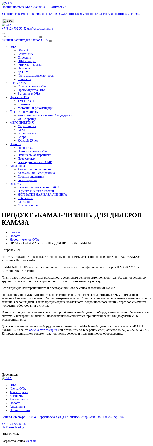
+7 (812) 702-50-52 (14, 28)
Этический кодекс (30, 64)
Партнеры (24, 68)
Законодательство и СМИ (35, 162)
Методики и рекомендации (36, 108)
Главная (15, 232)
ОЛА (13, 46)
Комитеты (24, 104)
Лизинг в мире (28, 205)
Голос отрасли (27, 180)
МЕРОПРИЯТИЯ (22, 122)
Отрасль (15, 183)
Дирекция (24, 57)
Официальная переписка (34, 155)
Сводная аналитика (31, 176)
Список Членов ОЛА (32, 86)
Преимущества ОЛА (31, 90)
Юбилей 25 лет (28, 140)
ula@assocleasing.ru (40, 28)
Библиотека (25, 198)
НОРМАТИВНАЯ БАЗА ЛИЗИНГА (42, 194)
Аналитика (17, 165)
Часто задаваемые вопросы (36, 75)
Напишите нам (20, 410)
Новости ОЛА (27, 147)
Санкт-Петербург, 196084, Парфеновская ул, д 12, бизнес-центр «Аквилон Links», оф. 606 (63, 417)
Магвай (31, 441)
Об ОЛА (23, 50)
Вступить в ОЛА (29, 93)
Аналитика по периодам (34, 169)
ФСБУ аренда (27, 119)
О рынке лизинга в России (36, 191)
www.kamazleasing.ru (43, 330)
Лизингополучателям (24, 111)
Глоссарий (25, 201)
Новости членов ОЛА (32, 151)
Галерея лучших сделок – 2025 (38, 187)
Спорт (22, 137)
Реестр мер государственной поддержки (45, 115)
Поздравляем (26, 158)
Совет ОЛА (25, 54)
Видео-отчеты (27, 133)
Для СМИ (24, 72)
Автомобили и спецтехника (37, 173)
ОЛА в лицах (27, 61)
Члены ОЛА (18, 82)
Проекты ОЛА (19, 97)
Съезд (22, 129)
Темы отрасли (27, 100)
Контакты (24, 79)
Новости (15, 144)
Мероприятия (27, 126)
